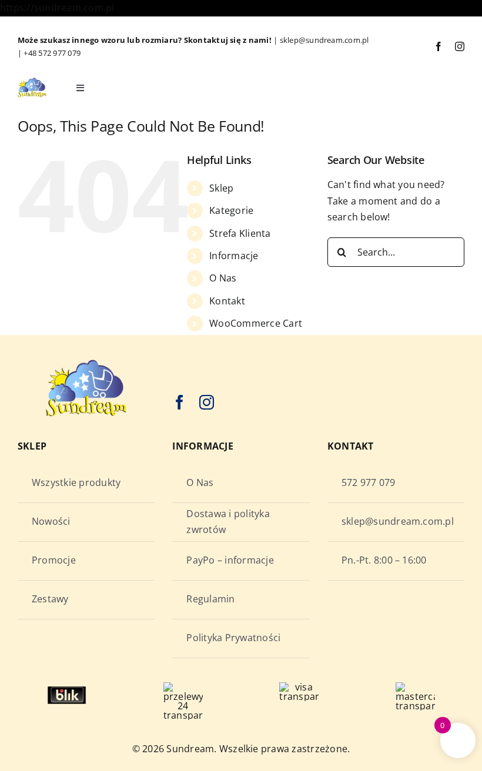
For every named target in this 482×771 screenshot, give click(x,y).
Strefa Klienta (239, 233)
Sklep (221, 188)
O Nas (222, 277)
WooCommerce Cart (255, 323)
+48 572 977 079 (52, 53)
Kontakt (227, 300)
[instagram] (459, 46)
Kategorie (231, 210)
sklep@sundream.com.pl (324, 40)
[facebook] (438, 46)
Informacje (233, 255)
